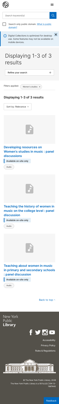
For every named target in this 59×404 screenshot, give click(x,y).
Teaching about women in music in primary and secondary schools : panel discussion (29, 270)
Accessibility (49, 340)
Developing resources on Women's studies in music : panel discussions (29, 151)
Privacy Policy (48, 345)
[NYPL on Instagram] (45, 332)
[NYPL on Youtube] (52, 332)
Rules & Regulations (45, 350)
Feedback (51, 400)
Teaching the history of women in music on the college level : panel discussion (29, 210)
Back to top (46, 299)
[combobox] (26, 15)
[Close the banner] (56, 34)
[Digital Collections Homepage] (6, 5)
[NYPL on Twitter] (38, 332)
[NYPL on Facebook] (31, 332)
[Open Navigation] (52, 4)
